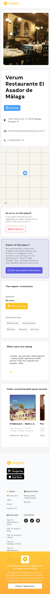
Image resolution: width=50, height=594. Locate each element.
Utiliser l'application (25, 586)
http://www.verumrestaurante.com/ (25, 131)
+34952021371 (14, 140)
